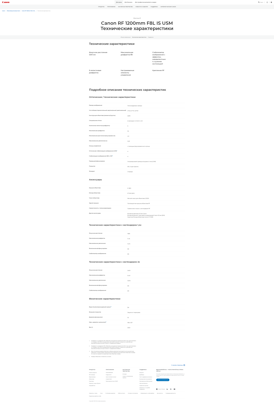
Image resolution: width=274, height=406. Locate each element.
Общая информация (126, 37)
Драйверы (141, 374)
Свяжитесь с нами (93, 393)
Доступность (160, 393)
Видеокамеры (92, 376)
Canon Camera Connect (111, 376)
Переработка (92, 385)
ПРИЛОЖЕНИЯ (111, 6)
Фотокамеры (92, 374)
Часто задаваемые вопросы (145, 376)
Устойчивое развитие (110, 393)
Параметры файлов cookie (95, 396)
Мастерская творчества (125, 6)
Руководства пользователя (145, 379)
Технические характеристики (139, 37)
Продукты (101, 6)
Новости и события (142, 6)
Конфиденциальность (171, 393)
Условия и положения (133, 393)
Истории (125, 374)
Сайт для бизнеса (143, 383)
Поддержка (154, 6)
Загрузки (141, 372)
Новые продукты (93, 372)
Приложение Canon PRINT (112, 381)
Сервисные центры (143, 385)
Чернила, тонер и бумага (94, 383)
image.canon (108, 374)
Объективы (91, 379)
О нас (101, 393)
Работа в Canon (121, 393)
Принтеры (91, 381)
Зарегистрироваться (163, 379)
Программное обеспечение (145, 381)
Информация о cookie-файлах (147, 393)
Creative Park (109, 379)
